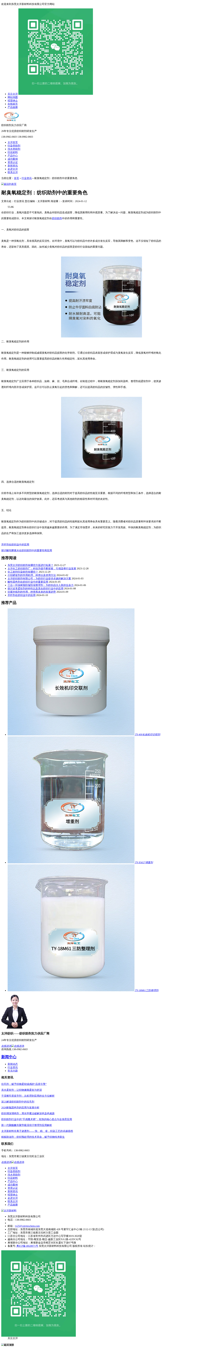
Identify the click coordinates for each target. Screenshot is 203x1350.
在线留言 (13, 104)
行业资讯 (27, 178)
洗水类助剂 (14, 149)
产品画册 (13, 107)
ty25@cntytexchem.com (27, 1226)
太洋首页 (13, 142)
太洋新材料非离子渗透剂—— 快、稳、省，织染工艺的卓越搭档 (37, 1131)
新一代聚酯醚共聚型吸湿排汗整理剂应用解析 (26, 1125)
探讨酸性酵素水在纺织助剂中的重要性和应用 (26, 550)
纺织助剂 (57, 218)
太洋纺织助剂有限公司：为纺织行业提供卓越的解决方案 (39, 578)
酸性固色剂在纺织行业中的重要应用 (28, 581)
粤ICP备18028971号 (27, 1246)
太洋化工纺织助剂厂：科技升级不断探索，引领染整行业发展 (42, 568)
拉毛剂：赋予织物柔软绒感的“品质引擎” (24, 1084)
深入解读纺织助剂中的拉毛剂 (17, 1101)
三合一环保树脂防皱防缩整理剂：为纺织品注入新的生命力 (41, 585)
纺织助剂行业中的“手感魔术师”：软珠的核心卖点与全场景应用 (36, 1119)
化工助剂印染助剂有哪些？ (23, 571)
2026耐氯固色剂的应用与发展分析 (20, 1107)
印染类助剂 (14, 145)
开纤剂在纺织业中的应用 (15, 544)
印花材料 (13, 152)
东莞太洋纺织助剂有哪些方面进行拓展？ (30, 565)
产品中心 (13, 155)
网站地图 (13, 97)
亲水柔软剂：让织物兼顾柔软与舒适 (21, 1090)
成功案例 (13, 159)
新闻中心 (8, 1057)
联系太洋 (13, 172)
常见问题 (13, 1070)
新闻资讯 (13, 165)
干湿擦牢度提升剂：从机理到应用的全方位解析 (28, 1095)
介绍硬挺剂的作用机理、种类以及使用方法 (32, 575)
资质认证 (13, 162)
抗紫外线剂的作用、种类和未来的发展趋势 (32, 591)
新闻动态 (13, 1064)
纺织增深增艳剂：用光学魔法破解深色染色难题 (28, 1113)
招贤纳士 (13, 100)
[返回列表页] (8, 184)
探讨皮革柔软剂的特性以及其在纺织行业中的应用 (35, 588)
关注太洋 (13, 94)
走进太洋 (13, 169)
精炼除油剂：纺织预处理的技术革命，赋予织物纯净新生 (33, 1137)
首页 (16, 178)
